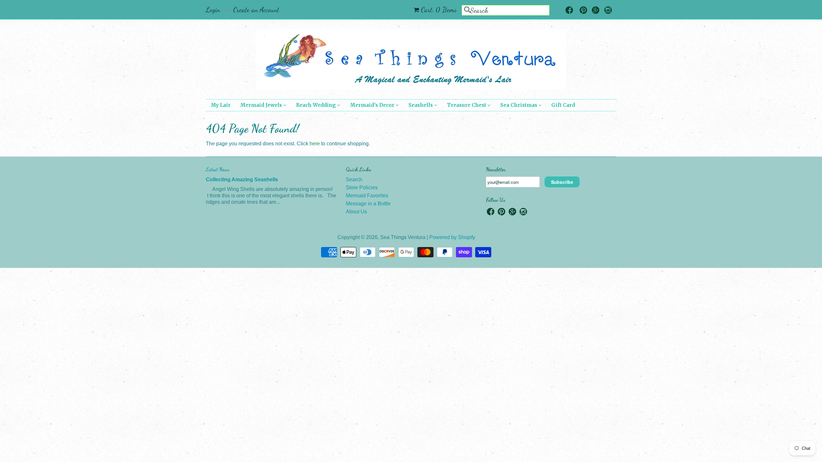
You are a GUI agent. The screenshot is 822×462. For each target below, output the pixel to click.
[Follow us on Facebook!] (569, 10)
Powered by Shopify (452, 237)
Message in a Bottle (368, 203)
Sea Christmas (519, 105)
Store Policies (362, 187)
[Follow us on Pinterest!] (583, 10)
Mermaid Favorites (367, 195)
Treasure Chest (467, 105)
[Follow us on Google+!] (595, 10)
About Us (356, 211)
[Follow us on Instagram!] (608, 10)
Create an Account (256, 9)
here (315, 143)
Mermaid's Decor (373, 105)
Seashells (421, 105)
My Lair (221, 105)
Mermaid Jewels (261, 105)
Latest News (217, 169)
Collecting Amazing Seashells (242, 179)
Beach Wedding (316, 105)
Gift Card (563, 105)
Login (213, 9)
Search (354, 179)
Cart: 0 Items (439, 9)
